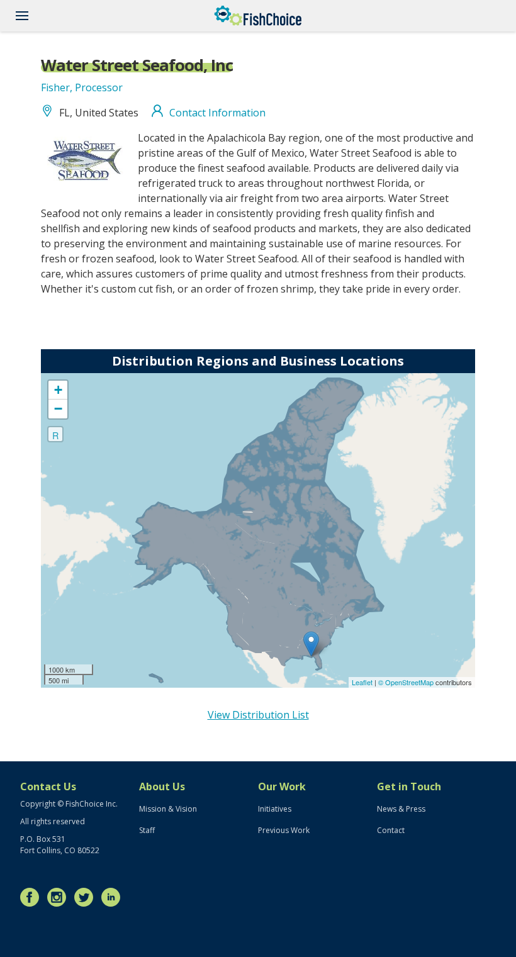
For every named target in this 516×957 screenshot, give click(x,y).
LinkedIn (113, 897)
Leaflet (362, 682)
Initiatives (274, 808)
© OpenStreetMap (406, 682)
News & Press (401, 808)
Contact (391, 830)
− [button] (58, 409)
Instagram (59, 897)
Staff (147, 830)
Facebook (32, 897)
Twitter (86, 897)
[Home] (258, 15)
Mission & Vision (168, 808)
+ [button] (58, 390)
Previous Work (284, 830)
